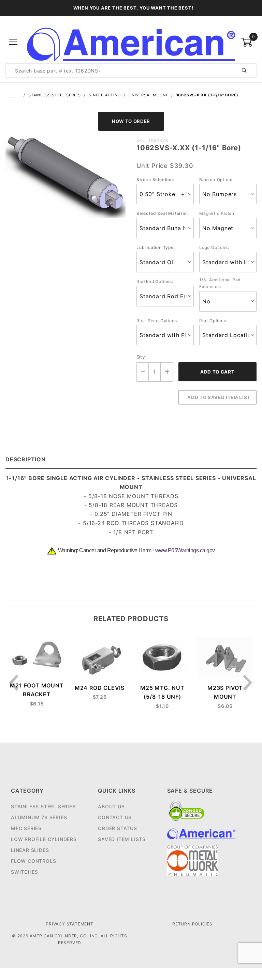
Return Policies (192, 923)
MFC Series (26, 828)
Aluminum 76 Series (39, 817)
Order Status (117, 828)
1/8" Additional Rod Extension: (220, 283)
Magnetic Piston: (217, 213)
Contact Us (115, 817)
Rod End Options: (154, 281)
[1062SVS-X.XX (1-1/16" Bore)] (65, 180)
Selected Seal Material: (162, 213)
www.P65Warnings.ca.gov (185, 550)
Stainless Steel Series (43, 806)
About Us (111, 806)
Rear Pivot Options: (157, 320)
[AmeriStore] (131, 42)
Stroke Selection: (155, 179)
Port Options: (213, 320)
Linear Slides (30, 850)
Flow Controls (33, 861)
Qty (140, 357)
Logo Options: (214, 247)
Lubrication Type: (155, 247)
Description (25, 459)
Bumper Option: (215, 179)
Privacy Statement (69, 923)
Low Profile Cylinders (44, 839)
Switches (24, 872)
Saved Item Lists (122, 839)
